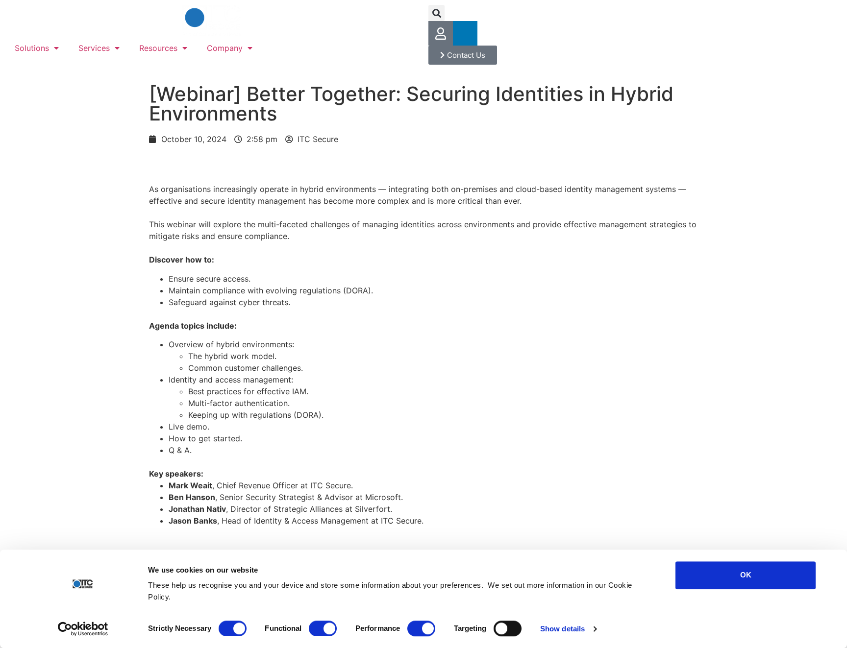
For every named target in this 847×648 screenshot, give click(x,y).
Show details (562, 628)
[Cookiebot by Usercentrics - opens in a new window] (83, 629)
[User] (440, 33)
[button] (436, 13)
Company (225, 48)
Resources (158, 48)
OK (745, 575)
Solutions (32, 48)
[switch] (323, 628)
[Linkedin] (465, 33)
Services (94, 48)
